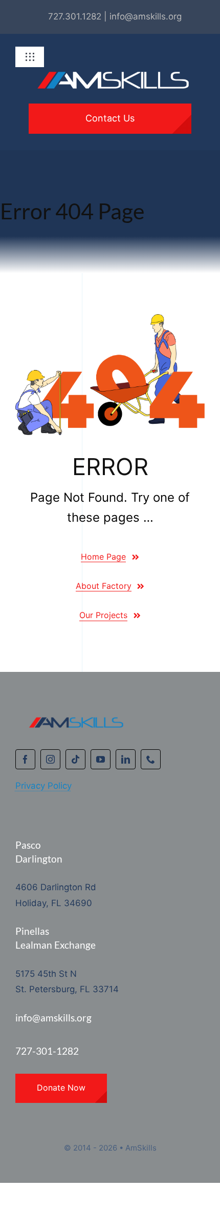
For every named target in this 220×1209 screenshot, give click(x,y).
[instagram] (50, 759)
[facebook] (25, 759)
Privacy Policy (43, 786)
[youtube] (101, 759)
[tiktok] (75, 759)
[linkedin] (126, 759)
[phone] (151, 759)
